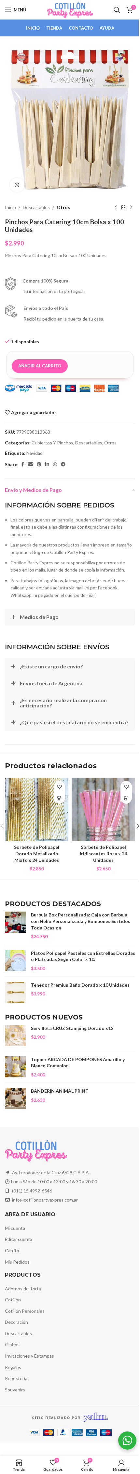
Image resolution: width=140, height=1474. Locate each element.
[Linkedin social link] (47, 464)
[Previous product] (115, 207)
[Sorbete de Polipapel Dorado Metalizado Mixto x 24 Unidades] (36, 809)
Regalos (13, 1367)
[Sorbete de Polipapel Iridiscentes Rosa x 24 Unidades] (103, 809)
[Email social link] (30, 464)
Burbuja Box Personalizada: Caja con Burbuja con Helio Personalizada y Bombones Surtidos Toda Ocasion (80, 921)
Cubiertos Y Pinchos (52, 442)
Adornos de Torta (23, 1288)
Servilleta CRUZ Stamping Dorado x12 (72, 1028)
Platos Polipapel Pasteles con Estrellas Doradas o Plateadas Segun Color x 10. (83, 956)
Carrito (12, 1250)
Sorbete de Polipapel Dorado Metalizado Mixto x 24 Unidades (36, 853)
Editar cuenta (18, 1239)
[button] (59, 798)
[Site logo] (70, 9)
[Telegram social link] (63, 464)
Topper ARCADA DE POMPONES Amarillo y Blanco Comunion (78, 1063)
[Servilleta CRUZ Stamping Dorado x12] (15, 1035)
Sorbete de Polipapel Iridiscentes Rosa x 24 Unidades (103, 853)
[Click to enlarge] (17, 185)
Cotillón (13, 1299)
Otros (63, 207)
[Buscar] (116, 9)
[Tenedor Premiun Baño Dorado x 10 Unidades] (15, 992)
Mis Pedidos (17, 1262)
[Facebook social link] (22, 464)
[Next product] (131, 207)
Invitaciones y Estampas (29, 1356)
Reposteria (16, 1378)
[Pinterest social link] (39, 464)
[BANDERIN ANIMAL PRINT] (15, 1098)
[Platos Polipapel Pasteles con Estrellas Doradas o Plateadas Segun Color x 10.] (15, 961)
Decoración (16, 1322)
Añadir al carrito (39, 365)
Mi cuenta (15, 1228)
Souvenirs (15, 1389)
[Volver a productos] (123, 207)
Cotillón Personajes (25, 1311)
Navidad (34, 453)
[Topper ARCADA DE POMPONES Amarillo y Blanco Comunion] (15, 1067)
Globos (12, 1344)
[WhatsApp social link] (55, 464)
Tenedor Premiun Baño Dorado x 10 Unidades (80, 985)
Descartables (36, 207)
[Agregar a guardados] (59, 786)
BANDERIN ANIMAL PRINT (60, 1091)
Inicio (10, 207)
